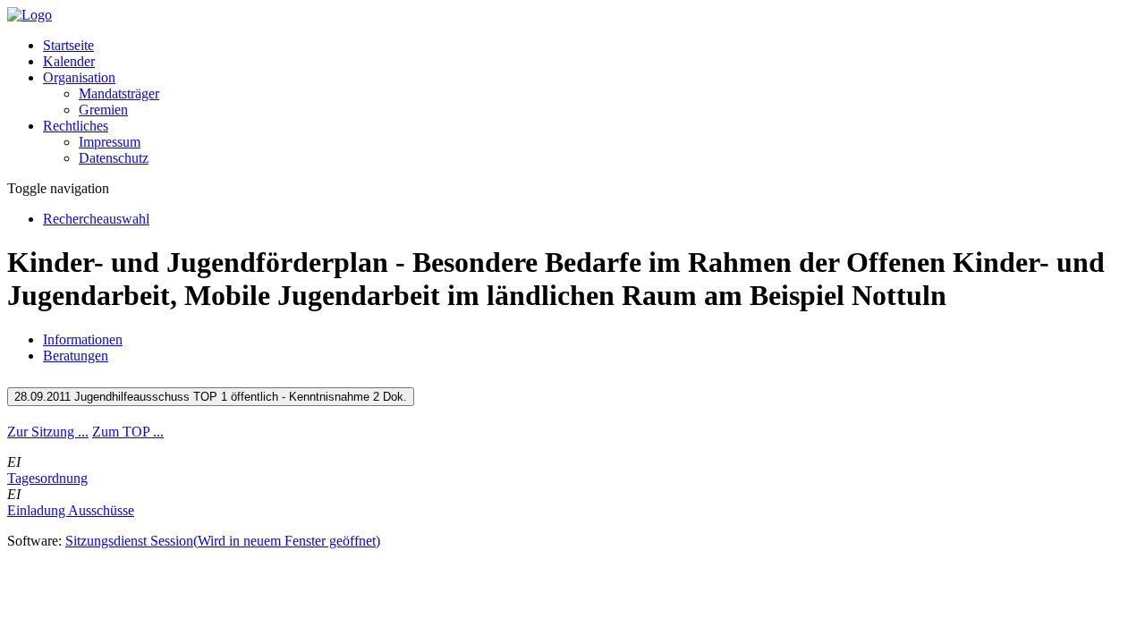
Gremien (103, 109)
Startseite (68, 45)
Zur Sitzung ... (48, 431)
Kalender (69, 61)
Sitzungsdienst (222, 540)
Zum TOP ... (128, 431)
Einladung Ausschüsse (70, 510)
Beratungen (75, 355)
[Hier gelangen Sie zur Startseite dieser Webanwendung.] (29, 14)
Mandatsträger (119, 93)
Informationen (83, 339)
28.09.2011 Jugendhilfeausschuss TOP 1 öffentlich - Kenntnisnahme (210, 396)
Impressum (109, 141)
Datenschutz (113, 157)
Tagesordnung (47, 478)
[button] (79, 77)
